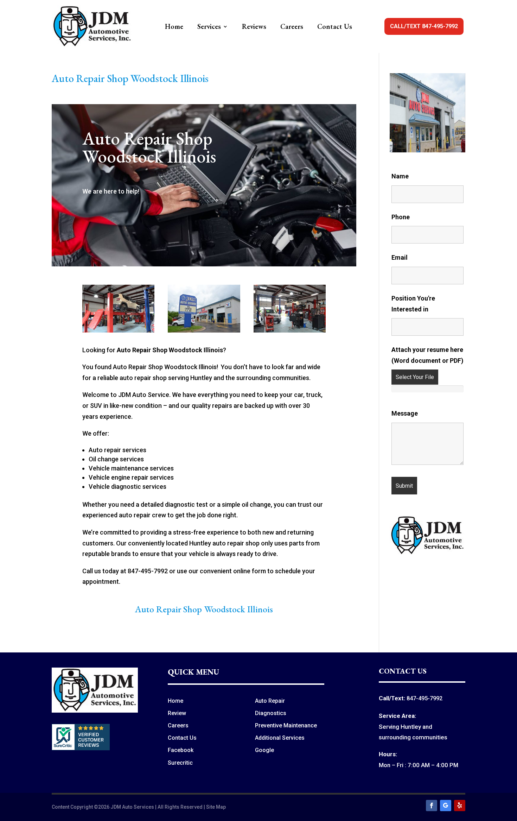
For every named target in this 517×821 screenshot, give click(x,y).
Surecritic (180, 762)
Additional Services (280, 737)
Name (400, 176)
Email (399, 257)
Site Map (216, 807)
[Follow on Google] (445, 805)
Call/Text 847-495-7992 (424, 26)
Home (174, 27)
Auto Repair (270, 700)
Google (264, 750)
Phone (400, 217)
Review (177, 713)
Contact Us (334, 27)
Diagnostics (270, 713)
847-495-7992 (424, 698)
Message (404, 413)
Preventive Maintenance (286, 725)
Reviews (254, 27)
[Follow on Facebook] (431, 805)
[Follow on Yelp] (459, 805)
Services (209, 27)
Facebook (180, 750)
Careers (291, 27)
